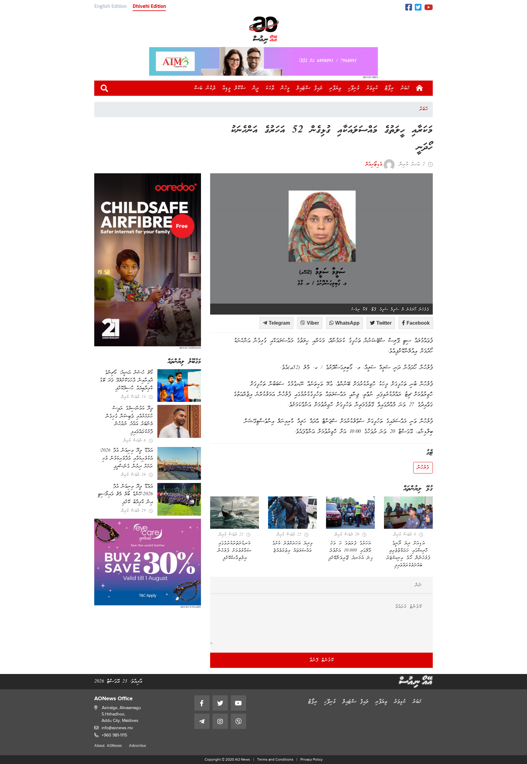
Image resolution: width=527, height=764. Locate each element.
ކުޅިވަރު (372, 88)
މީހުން (285, 88)
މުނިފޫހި (354, 88)
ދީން (256, 88)
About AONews (108, 746)
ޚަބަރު (405, 88)
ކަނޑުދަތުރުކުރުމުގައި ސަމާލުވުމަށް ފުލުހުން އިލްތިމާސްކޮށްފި (234, 550)
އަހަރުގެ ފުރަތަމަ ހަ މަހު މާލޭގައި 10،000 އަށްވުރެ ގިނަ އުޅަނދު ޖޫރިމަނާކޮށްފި (350, 550)
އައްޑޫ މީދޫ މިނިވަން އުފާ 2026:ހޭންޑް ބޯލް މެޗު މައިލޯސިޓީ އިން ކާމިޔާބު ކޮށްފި (125, 494)
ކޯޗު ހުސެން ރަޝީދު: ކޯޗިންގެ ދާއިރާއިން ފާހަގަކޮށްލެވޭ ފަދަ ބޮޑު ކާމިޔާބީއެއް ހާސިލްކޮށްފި (126, 380)
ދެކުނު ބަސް (205, 88)
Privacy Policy (311, 759)
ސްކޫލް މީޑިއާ (234, 88)
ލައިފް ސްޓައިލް (309, 88)
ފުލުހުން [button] (423, 467)
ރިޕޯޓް (389, 88)
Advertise (137, 746)
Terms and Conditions (275, 759)
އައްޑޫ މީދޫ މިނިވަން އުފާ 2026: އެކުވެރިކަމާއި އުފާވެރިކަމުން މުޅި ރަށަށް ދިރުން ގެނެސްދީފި (126, 458)
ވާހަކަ (270, 88)
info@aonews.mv (117, 728)
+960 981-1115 (114, 735)
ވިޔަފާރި (335, 88)
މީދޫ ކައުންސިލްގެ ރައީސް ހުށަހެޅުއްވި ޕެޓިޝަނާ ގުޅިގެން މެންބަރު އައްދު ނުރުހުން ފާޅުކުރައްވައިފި (129, 420)
